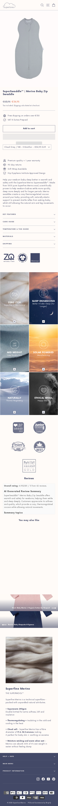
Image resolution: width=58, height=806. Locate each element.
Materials (8, 236)
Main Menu (8, 764)
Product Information (13, 771)
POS (29, 803)
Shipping (17, 106)
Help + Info (8, 756)
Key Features (9, 214)
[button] (29, 137)
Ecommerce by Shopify (43, 803)
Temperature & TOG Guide (16, 229)
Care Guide (8, 222)
